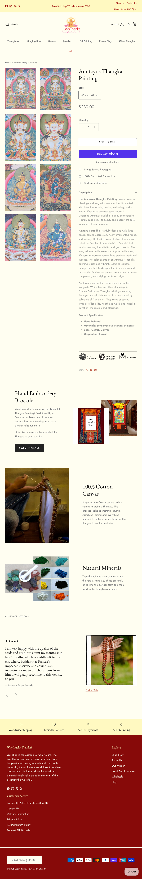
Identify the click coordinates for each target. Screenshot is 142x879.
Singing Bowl (34, 41)
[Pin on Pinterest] (95, 370)
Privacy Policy (14, 819)
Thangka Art (13, 41)
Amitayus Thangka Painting (25, 62)
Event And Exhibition (123, 771)
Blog (114, 782)
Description (85, 192)
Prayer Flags (105, 41)
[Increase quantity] (95, 127)
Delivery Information (18, 814)
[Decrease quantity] (82, 127)
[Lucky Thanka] (71, 24)
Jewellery (68, 41)
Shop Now (117, 755)
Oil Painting (86, 41)
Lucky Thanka (20, 868)
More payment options (107, 162)
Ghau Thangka (127, 41)
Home (8, 62)
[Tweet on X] (86, 370)
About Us (120, 3)
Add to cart (108, 142)
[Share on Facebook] (91, 370)
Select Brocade (29, 447)
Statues (52, 41)
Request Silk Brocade (18, 830)
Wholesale (117, 777)
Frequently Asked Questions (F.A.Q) (27, 803)
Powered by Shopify (37, 868)
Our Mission (118, 766)
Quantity (83, 120)
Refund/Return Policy (18, 825)
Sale (71, 51)
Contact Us (131, 3)
